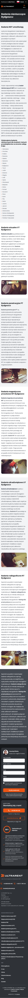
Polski (22, 2)
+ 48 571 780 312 (21, 883)
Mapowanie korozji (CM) (8, 919)
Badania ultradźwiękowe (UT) (9, 938)
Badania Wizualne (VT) (7, 950)
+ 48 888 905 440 (15, 810)
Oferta (3, 972)
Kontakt (3, 981)
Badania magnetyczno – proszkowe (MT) (12, 947)
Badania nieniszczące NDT (8, 916)
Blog (2, 978)
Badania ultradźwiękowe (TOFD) (10, 931)
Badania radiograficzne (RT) (9, 944)
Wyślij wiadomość (14, 790)
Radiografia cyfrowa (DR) (8, 953)
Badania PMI (4, 922)
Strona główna (5, 966)
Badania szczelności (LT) (8, 935)
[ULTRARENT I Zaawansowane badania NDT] (7, 6)
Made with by (14, 994)
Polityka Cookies (15, 989)
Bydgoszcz (7, 49)
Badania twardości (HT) (8, 925)
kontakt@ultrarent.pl (12, 818)
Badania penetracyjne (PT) (8, 928)
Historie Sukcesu (6, 975)
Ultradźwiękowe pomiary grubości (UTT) (12, 941)
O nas (3, 969)
